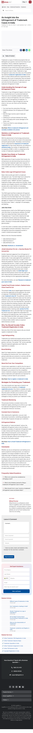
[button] (8, 56)
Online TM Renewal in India (10, 648)
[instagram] (16, 687)
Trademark (23, 7)
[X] (23, 50)
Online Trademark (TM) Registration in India (15, 638)
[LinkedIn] (26, 50)
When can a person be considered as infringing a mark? (14, 478)
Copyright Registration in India (11, 651)
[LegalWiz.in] (7, 1)
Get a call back (16, 591)
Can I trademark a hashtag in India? (19, 606)
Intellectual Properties (15, 7)
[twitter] (13, 687)
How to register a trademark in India (18, 379)
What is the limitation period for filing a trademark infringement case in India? (14, 483)
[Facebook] (20, 50)
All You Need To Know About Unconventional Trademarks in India (19, 617)
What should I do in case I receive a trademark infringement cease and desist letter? (16, 489)
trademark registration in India (17, 74)
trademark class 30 (10, 296)
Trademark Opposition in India (11, 643)
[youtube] (19, 687)
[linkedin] (23, 687)
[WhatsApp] (29, 50)
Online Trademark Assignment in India (13, 646)
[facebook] (10, 687)
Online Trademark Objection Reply (12, 640)
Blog (8, 7)
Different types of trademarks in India (19, 601)
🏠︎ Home (4, 7)
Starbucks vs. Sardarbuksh (15, 245)
